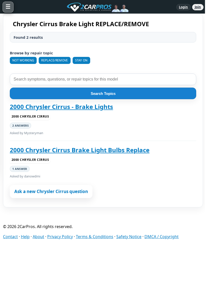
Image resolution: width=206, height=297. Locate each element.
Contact (10, 236)
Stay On (81, 60)
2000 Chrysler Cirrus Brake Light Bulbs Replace (79, 150)
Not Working (23, 60)
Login (183, 7)
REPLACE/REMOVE (54, 60)
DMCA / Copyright (161, 236)
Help (25, 236)
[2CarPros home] (95, 7)
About (38, 236)
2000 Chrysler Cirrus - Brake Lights (61, 106)
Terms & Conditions (94, 236)
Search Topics (103, 93)
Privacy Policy (60, 236)
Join (198, 7)
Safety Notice (128, 236)
